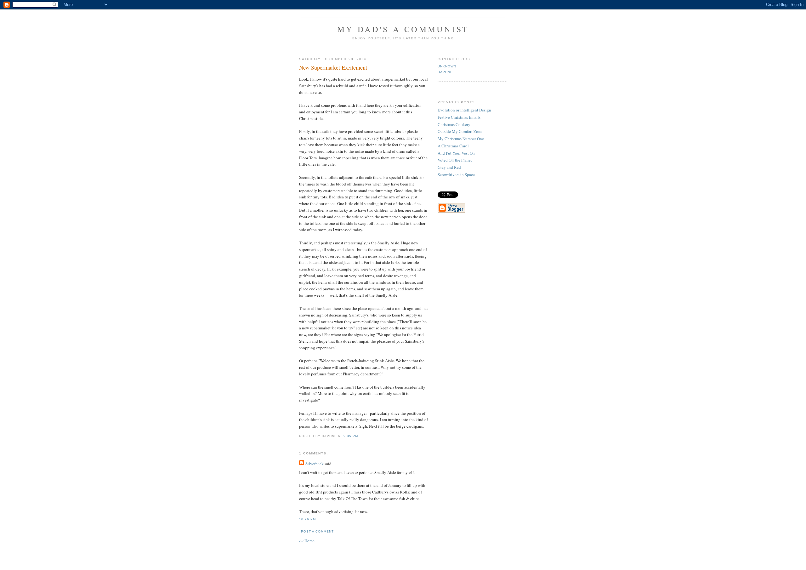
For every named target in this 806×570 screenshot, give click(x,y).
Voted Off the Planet (455, 160)
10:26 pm (307, 519)
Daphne (445, 72)
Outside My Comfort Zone (460, 131)
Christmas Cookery (454, 124)
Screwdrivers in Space (456, 174)
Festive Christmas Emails (459, 117)
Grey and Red (449, 167)
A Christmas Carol (453, 146)
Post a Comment (317, 531)
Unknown (447, 66)
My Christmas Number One (461, 138)
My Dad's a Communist (403, 29)
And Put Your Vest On (456, 153)
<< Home (307, 541)
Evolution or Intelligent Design (464, 110)
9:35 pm (350, 436)
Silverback (314, 463)
